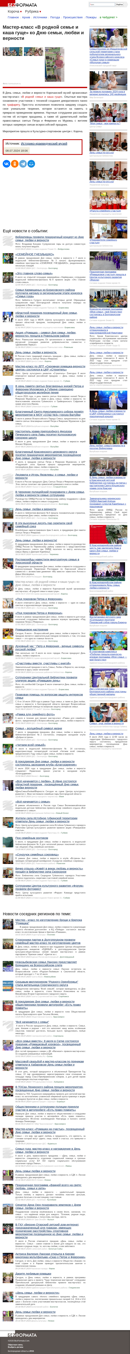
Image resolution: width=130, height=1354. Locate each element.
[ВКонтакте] (6, 164)
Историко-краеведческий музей (44, 143)
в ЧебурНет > (108, 17)
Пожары (91, 17)
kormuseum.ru (14, 84)
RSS (32, 1351)
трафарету (13, 104)
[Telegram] (23, 164)
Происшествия (73, 17)
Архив (26, 17)
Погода (55, 17)
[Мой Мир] (31, 164)
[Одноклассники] (15, 164)
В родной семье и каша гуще (41, 96)
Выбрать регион (15, 1347)
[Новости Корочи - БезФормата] (19, 4)
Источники (40, 17)
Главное (13, 17)
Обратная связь (15, 1345)
